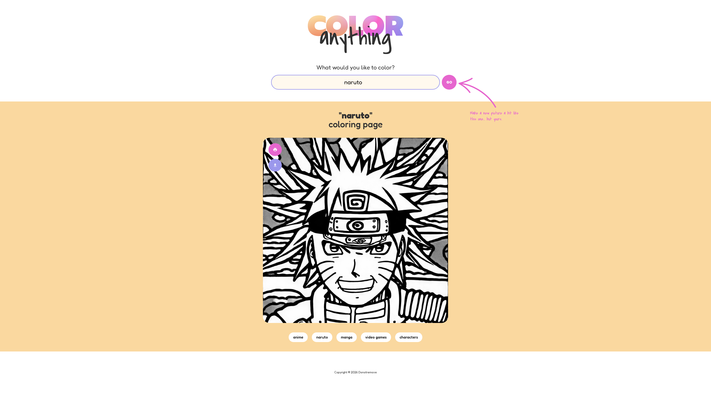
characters (409, 337)
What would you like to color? (355, 67)
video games (376, 337)
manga (346, 337)
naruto (322, 337)
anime (298, 337)
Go (449, 82)
